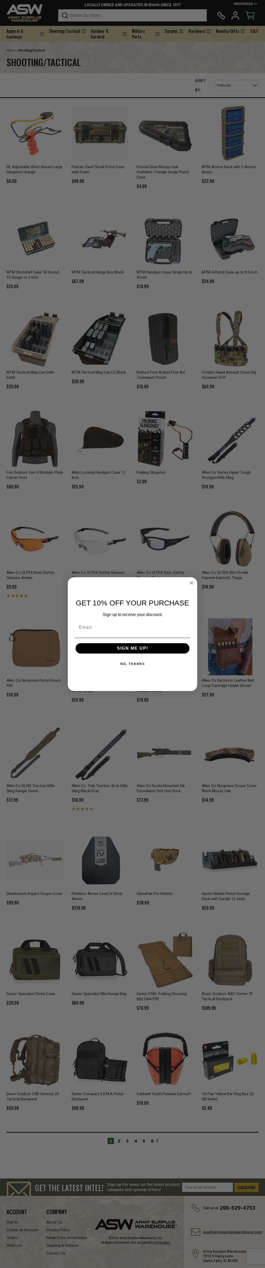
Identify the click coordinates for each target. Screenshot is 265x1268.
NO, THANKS (132, 664)
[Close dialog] (191, 583)
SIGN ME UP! (132, 648)
